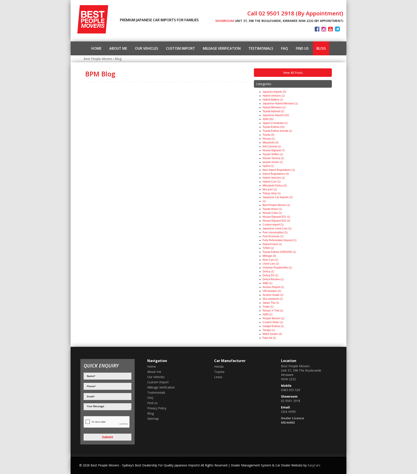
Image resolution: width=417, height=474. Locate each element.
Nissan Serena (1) (273, 158)
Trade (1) (268, 306)
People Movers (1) (273, 318)
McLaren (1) (270, 189)
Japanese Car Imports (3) (278, 197)
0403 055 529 (290, 390)
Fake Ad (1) (269, 337)
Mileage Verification (222, 48)
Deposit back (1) (272, 244)
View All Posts (293, 73)
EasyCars (314, 465)
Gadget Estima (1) (273, 326)
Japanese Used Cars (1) (277, 228)
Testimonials (260, 48)
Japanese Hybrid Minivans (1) (280, 103)
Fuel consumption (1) (275, 232)
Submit (107, 437)
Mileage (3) (269, 255)
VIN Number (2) (272, 291)
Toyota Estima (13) (274, 126)
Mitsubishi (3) (270, 142)
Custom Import (180, 48)
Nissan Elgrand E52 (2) (276, 220)
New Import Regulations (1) (279, 169)
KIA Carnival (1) (272, 146)
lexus (218, 377)
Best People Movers (98, 59)
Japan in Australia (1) (275, 123)
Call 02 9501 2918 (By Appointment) (295, 13)
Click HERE (288, 412)
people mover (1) (273, 162)
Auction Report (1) (273, 287)
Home (96, 48)
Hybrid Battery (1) (273, 99)
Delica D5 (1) (270, 275)
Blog (321, 48)
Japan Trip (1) (271, 302)
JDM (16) (268, 119)
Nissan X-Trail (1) (273, 310)
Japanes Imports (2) (274, 91)
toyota (219, 372)
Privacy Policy (156, 408)
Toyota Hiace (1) (272, 209)
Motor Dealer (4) (272, 334)
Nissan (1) (269, 138)
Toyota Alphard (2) (273, 111)
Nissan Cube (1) (272, 212)
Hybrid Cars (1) (272, 181)
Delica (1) (268, 271)
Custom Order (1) (273, 322)
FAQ (284, 48)
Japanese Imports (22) (276, 115)
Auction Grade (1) (273, 294)
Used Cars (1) (271, 263)
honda (218, 366)
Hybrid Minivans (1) (274, 107)
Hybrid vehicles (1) (274, 95)
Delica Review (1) (273, 279)
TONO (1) (268, 248)
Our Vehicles (146, 48)
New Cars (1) (270, 259)
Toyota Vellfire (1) (273, 154)
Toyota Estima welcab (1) (277, 130)
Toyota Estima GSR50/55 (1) (279, 251)
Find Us (302, 48)
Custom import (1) (273, 224)
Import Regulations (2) (276, 173)
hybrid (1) (268, 166)
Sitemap (153, 418)
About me (118, 48)
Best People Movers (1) (276, 205)
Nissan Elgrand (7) (274, 150)
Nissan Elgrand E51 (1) (276, 216)
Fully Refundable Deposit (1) (279, 240)
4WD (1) (267, 283)
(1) (264, 201)
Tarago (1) (269, 330)
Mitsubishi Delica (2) (275, 185)
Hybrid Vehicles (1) (274, 177)
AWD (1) (268, 314)
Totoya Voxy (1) (272, 193)
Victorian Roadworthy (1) (277, 267)
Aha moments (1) (273, 298)
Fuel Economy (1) (273, 236)
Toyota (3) (268, 134)
